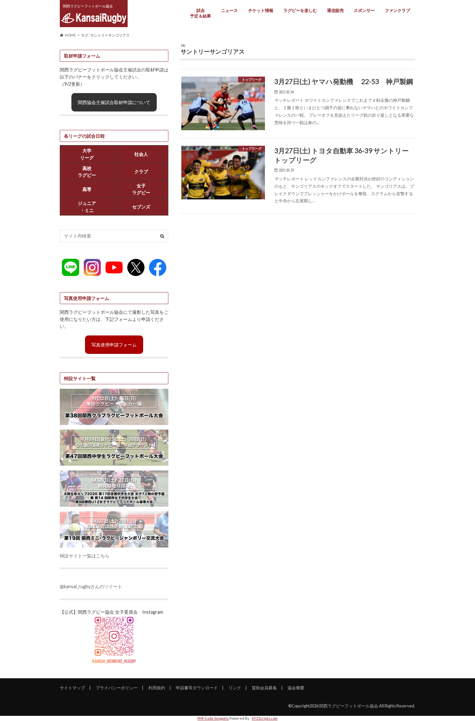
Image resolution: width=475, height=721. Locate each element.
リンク (234, 687)
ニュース (229, 10)
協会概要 (296, 687)
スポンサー (364, 10)
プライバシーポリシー (117, 687)
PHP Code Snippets (213, 718)
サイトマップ (72, 687)
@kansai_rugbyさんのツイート (91, 586)
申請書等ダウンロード (197, 687)
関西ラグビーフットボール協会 (348, 705)
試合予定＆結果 (200, 13)
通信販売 (335, 10)
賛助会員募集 (264, 687)
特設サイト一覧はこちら (85, 555)
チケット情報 (260, 10)
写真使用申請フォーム (114, 344)
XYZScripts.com (265, 718)
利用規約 (156, 687)
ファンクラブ (397, 10)
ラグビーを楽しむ (300, 10)
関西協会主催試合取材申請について (114, 102)
